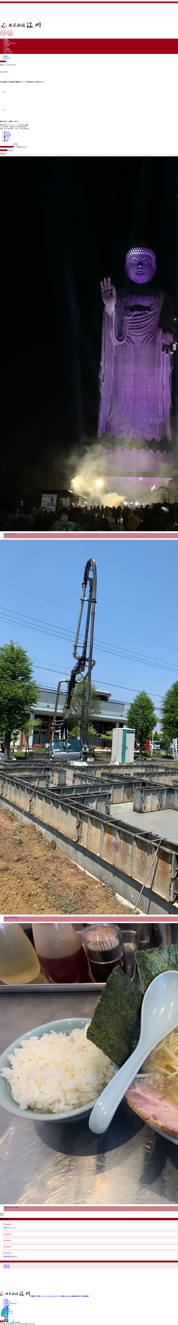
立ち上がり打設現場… (11, 917)
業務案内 (11, 7)
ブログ (10, 13)
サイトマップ (12, 19)
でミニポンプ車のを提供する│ (59, 1296)
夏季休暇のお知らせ (10, 1256)
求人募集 (26, 125)
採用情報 (11, 11)
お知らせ (11, 150)
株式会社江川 (22, 147)
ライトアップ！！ (10, 534)
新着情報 (7, 1267)
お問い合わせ (12, 17)
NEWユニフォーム (10, 1227)
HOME (10, 5)
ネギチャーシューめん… (12, 1207)
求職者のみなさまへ (14, 9)
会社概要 (11, 15)
